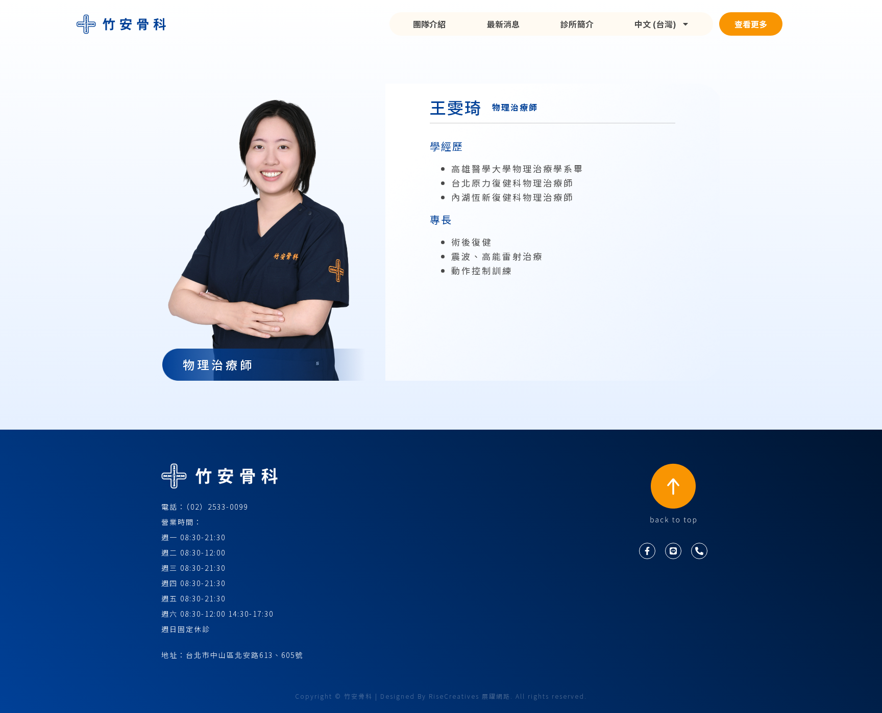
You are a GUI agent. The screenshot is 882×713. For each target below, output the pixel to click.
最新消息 (503, 24)
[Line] (673, 551)
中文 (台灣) (655, 24)
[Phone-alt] (699, 551)
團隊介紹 (429, 24)
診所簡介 (577, 24)
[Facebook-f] (647, 551)
